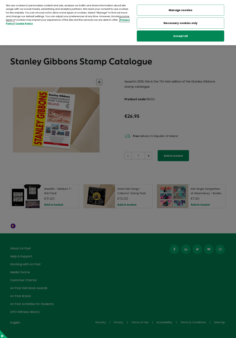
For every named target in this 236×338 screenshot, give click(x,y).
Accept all (180, 36)
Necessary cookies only (180, 23)
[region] (118, 22)
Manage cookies (180, 10)
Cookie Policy (24, 23)
